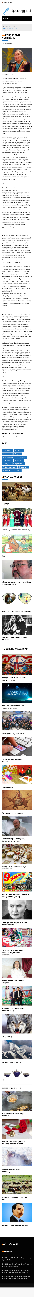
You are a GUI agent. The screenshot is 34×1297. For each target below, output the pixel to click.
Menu (6, 18)
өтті (17, 470)
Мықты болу (7, 1036)
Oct (20, 1272)
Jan (10, 1264)
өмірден (7, 470)
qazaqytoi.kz (8, 43)
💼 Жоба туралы (7, 2)
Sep (16, 1272)
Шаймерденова (10, 467)
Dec (27, 1272)
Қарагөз (23, 467)
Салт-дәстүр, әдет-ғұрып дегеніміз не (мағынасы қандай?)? (12, 952)
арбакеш (7, 450)
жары (17, 454)
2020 (5, 1270)
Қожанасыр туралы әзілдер (13, 813)
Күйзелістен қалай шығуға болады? (16, 611)
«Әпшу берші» (7, 787)
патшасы (7, 460)
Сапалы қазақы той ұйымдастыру (16, 530)
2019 (5, 1276)
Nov (22, 1278)
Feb (15, 1264)
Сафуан (19, 460)
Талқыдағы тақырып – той (13, 734)
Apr (20, 1258)
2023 (5, 1258)
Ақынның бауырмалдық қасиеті (15, 1225)
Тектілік (5, 556)
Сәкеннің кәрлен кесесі (11, 1088)
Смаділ (7, 463)
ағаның (19, 450)
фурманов (18, 463)
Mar (15, 1258)
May (28, 1264)
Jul (4, 1266)
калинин (22, 457)
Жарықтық (6, 504)
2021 (5, 1264)
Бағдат (7, 454)
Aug (9, 1278)
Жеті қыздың (9, 457)
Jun (5, 1272)
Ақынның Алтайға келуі (11, 1062)
